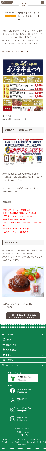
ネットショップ (12, 365)
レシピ (8, 355)
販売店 (8, 340)
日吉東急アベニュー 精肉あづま (15, 232)
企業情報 (9, 360)
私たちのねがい (12, 350)
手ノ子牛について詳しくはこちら (15, 51)
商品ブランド (11, 345)
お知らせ (9, 335)
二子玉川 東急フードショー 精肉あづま (18, 216)
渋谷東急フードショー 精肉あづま (16, 210)
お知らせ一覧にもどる (23, 315)
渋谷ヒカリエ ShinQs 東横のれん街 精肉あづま (21, 213)
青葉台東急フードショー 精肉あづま (17, 229)
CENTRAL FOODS (23, 3)
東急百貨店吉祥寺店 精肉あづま (15, 219)
